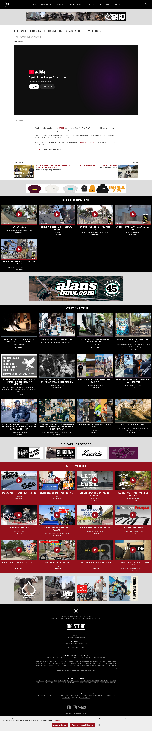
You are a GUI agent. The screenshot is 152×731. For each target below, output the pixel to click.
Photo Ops (69, 4)
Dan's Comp (57, 695)
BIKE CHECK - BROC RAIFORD (57, 563)
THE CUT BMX (84, 680)
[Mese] (92, 453)
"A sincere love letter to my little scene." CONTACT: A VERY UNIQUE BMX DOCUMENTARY (57, 427)
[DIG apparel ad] (76, 188)
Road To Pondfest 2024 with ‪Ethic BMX (98, 165)
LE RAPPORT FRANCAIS (133, 528)
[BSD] (60, 588)
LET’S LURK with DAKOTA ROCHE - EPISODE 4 (95, 494)
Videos (42, 4)
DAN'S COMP (94, 680)
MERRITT (81, 683)
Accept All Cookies (60, 725)
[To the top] (76, 611)
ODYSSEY (88, 683)
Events (95, 4)
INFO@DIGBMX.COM (78, 647)
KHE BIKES (45, 683)
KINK (51, 683)
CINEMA (69, 680)
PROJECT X (115, 4)
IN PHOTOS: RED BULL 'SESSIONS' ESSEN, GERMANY (95, 340)
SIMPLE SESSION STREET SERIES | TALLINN (57, 529)
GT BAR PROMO (19, 227)
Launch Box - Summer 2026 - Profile (19, 563)
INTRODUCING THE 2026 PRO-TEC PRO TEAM (95, 426)
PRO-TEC (108, 683)
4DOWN (109, 685)
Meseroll (82, 695)
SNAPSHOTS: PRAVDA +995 (132, 425)
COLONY (76, 680)
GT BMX (62, 128)
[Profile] (123, 588)
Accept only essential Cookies (82, 725)
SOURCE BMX (49, 685)
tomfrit (76, 713)
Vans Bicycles (85, 697)
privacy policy (57, 720)
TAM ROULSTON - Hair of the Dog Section (133, 494)
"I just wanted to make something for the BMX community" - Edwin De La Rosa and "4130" (19, 427)
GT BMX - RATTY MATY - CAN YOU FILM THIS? (133, 228)
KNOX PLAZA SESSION (19, 528)
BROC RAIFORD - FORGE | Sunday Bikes (19, 493)
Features (59, 4)
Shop (88, 4)
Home (34, 4)
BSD (55, 680)
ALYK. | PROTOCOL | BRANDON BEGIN (95, 563)
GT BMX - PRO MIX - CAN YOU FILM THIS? (95, 228)
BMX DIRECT (49, 680)
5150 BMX (65, 695)
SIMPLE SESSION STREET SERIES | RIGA (57, 493)
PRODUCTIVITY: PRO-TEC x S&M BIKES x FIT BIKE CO (132, 340)
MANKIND (73, 683)
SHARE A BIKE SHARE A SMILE (75, 685)
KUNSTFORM (58, 683)
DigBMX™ (88, 616)
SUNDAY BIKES (60, 685)
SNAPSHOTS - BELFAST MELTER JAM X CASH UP (95, 381)
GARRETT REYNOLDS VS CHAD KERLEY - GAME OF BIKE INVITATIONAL (52, 167)
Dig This (49, 4)
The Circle (104, 4)
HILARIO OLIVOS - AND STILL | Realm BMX (133, 564)
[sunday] (76, 16)
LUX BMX (66, 683)
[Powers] (123, 453)
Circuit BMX (47, 695)
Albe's (39, 695)
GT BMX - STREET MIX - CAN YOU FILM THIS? (19, 263)
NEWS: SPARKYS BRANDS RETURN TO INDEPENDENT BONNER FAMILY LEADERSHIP (19, 382)
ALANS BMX (40, 680)
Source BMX (66, 697)
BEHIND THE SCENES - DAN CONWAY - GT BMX (57, 228)
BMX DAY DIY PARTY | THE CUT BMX (95, 528)
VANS (94, 685)
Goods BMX (74, 695)
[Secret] (28, 453)
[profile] (76, 288)
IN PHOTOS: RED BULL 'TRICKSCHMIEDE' (57, 339)
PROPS (101, 683)
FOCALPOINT (104, 680)
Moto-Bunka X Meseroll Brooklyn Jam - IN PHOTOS (132, 381)
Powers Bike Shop (93, 695)
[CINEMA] (92, 588)
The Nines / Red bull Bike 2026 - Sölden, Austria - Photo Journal (57, 381)
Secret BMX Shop (107, 695)
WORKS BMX (102, 685)
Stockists (79, 4)
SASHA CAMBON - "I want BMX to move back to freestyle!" (19, 340)
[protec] (28, 588)
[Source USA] (60, 453)
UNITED (88, 685)
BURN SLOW (62, 680)
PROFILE (95, 683)
